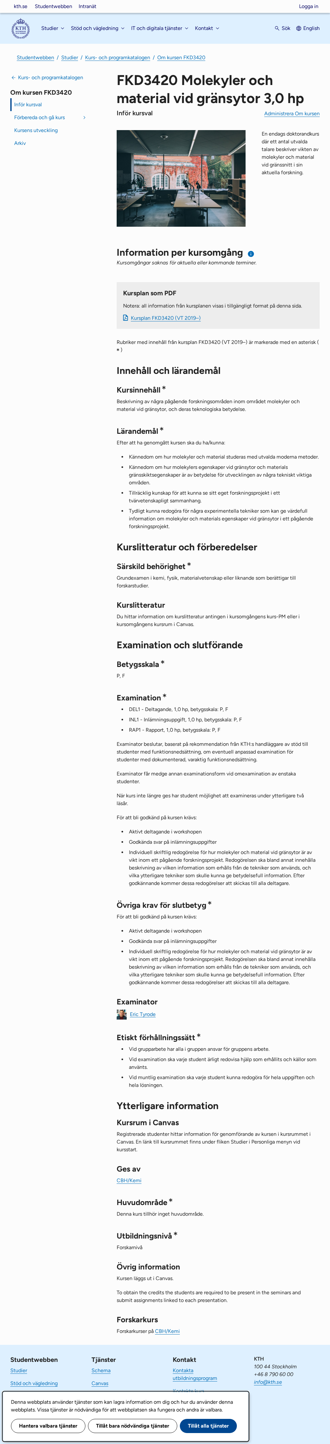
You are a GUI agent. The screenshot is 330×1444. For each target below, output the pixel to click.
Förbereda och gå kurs (39, 117)
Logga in (308, 6)
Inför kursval (28, 104)
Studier (69, 57)
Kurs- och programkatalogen (117, 57)
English (311, 28)
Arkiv (20, 143)
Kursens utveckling (36, 130)
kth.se (20, 6)
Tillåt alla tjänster (208, 1426)
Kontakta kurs (188, 1391)
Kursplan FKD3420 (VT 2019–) (166, 318)
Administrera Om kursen (292, 113)
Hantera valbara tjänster (48, 1426)
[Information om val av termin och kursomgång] (251, 254)
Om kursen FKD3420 (181, 57)
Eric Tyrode (143, 1014)
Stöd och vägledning (34, 1383)
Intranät (87, 6)
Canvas (100, 1383)
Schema (101, 1370)
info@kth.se (268, 1382)
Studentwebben (53, 6)
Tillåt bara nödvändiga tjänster (132, 1426)
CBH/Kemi (129, 1180)
